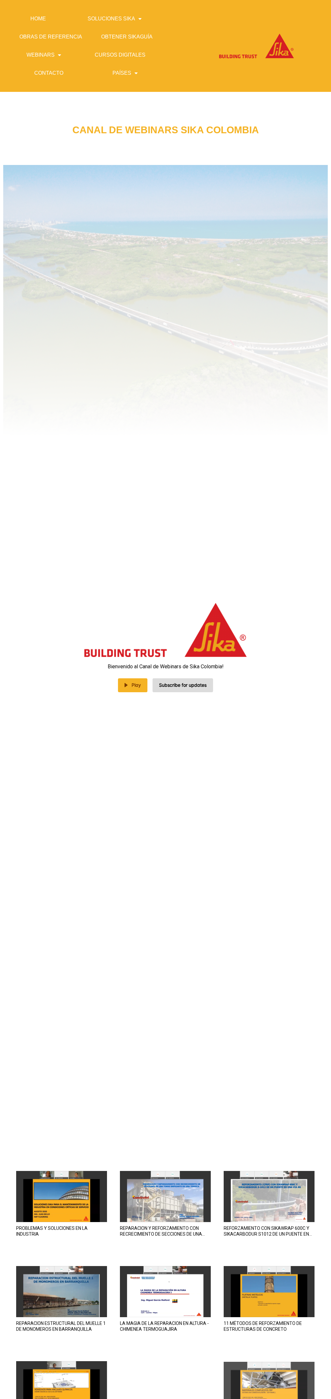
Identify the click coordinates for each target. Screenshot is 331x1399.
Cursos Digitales (120, 55)
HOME (38, 18)
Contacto (48, 73)
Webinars (41, 55)
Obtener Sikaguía (127, 36)
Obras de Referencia (50, 36)
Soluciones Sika (111, 18)
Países (121, 73)
